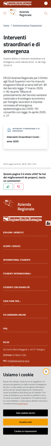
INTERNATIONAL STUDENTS (16, 260)
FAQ (5, 328)
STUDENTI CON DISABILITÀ (16, 287)
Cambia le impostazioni (25, 431)
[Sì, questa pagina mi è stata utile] (8, 187)
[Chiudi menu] (41, 5)
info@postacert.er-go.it (18, 361)
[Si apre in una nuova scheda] (25, 218)
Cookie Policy (22, 403)
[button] (46, 13)
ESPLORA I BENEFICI (13, 232)
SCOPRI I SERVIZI (11, 246)
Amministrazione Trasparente (27, 25)
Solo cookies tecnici (25, 413)
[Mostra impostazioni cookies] (48, 223)
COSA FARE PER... (12, 301)
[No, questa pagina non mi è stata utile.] (19, 187)
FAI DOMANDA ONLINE (14, 314)
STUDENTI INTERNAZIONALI (17, 273)
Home (6, 25)
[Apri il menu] (5, 13)
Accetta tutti (25, 422)
